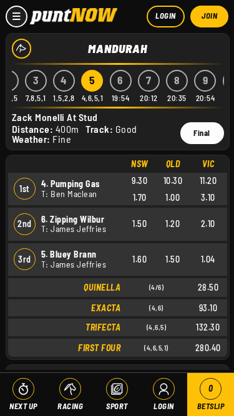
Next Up (23, 406)
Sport (117, 406)
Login (165, 16)
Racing (70, 406)
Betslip (211, 397)
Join (209, 16)
